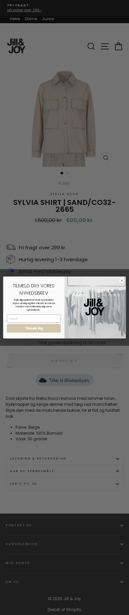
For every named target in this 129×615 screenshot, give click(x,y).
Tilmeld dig (34, 328)
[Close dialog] (122, 280)
